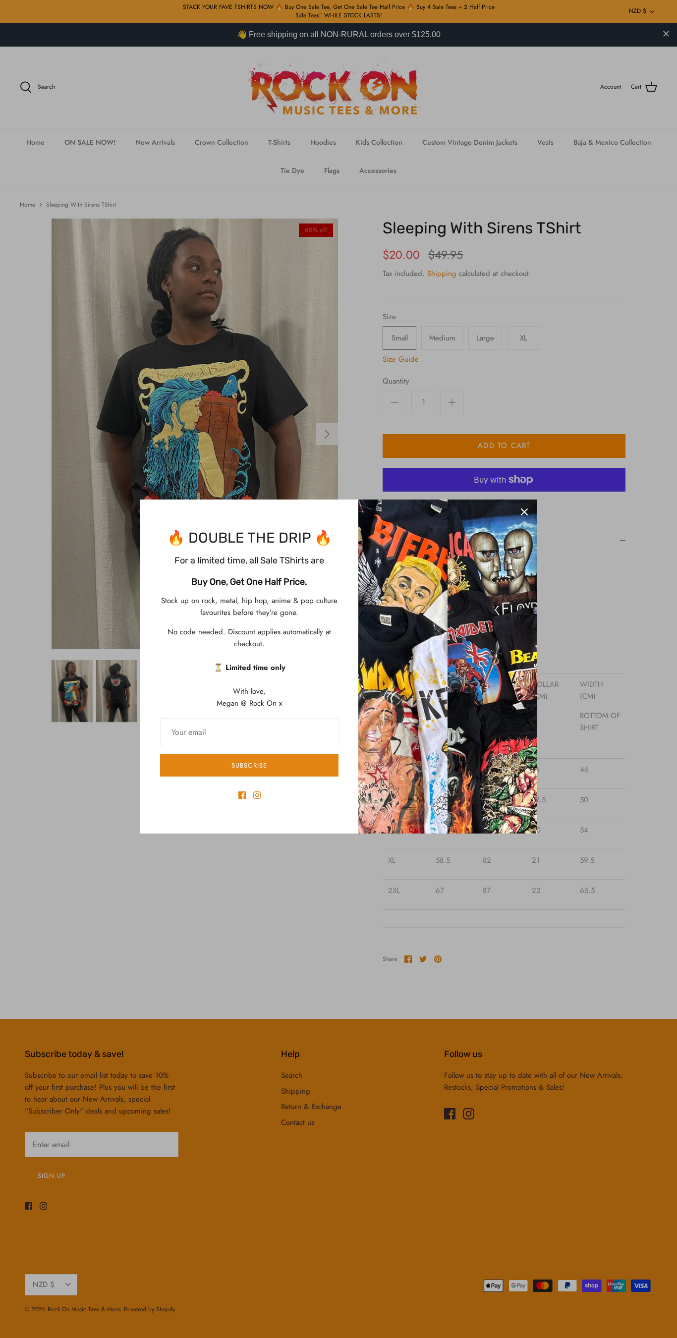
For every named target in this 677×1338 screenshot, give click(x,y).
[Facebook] (242, 795)
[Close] (524, 512)
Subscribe (249, 765)
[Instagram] (257, 795)
